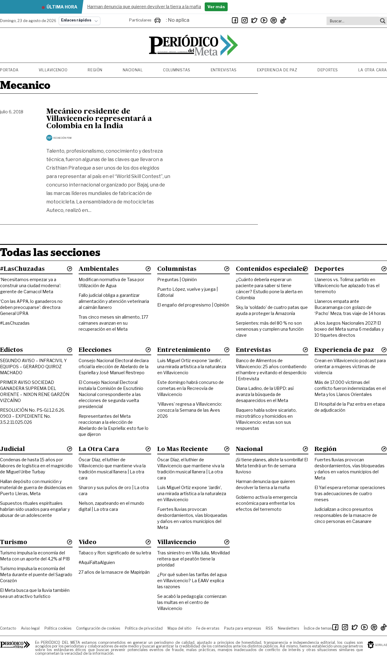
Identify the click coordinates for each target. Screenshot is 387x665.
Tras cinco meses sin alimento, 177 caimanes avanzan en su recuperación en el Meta (113, 323)
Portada (9, 70)
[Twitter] (254, 20)
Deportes (327, 70)
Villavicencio (53, 70)
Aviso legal (30, 628)
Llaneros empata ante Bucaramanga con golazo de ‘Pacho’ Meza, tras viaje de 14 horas (349, 307)
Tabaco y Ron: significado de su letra (115, 552)
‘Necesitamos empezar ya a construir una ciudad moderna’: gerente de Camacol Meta (30, 285)
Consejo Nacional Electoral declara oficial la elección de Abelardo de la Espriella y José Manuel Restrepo (114, 366)
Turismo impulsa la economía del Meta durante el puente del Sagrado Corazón (36, 574)
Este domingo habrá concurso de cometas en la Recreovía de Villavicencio (190, 388)
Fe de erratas (207, 628)
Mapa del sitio (179, 628)
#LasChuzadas (15, 323)
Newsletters (288, 628)
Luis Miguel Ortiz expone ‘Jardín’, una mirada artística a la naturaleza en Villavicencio (191, 366)
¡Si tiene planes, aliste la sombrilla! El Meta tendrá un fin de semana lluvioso (272, 465)
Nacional (133, 70)
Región (95, 70)
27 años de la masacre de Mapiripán (114, 572)
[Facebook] (235, 20)
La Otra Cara (372, 70)
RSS (269, 628)
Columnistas (176, 70)
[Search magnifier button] (383, 21)
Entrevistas (224, 70)
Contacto (8, 628)
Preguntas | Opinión (177, 279)
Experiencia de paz (277, 70)
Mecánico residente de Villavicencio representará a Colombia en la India (99, 119)
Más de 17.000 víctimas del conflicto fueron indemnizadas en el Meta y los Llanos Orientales (350, 388)
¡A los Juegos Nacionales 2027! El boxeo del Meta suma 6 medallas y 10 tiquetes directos (349, 329)
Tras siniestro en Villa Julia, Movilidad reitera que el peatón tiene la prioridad (193, 558)
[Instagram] (244, 20)
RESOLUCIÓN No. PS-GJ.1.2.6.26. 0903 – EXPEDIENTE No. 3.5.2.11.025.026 (32, 416)
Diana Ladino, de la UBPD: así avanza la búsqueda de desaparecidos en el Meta (265, 394)
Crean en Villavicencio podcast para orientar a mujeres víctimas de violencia (350, 366)
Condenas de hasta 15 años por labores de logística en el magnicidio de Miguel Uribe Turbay (36, 465)
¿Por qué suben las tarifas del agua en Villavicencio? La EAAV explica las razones (192, 580)
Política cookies (57, 628)
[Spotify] (273, 20)
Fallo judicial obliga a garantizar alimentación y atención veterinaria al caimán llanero (114, 301)
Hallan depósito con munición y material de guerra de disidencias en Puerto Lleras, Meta (36, 487)
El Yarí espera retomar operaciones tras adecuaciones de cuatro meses (349, 493)
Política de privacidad (144, 628)
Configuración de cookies (98, 628)
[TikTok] (283, 20)
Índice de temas (318, 628)
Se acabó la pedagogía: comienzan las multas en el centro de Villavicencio (191, 602)
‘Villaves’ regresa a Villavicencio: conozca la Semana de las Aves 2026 (189, 410)
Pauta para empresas (242, 628)
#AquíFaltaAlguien (97, 562)
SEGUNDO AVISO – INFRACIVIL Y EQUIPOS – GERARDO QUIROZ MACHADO (33, 366)
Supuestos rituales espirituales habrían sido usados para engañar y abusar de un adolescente (35, 509)
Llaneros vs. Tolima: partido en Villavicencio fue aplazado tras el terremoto (346, 285)
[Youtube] (264, 20)
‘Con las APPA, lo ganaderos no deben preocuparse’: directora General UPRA (31, 307)
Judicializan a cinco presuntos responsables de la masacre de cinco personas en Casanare (345, 515)
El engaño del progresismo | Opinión (193, 304)
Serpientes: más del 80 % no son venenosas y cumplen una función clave (270, 329)
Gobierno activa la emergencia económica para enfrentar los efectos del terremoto (266, 503)
